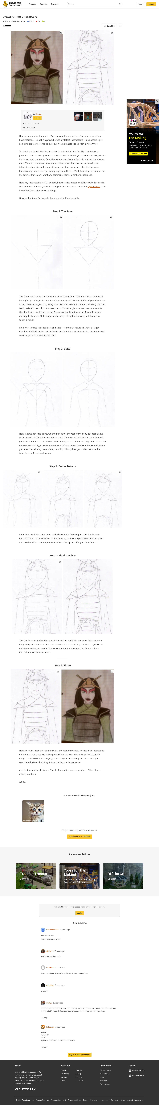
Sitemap (103, 1081)
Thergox (8, 21)
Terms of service (42, 1100)
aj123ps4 (49, 951)
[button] (120, 26)
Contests (43, 4)
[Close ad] (157, 101)
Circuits (64, 1070)
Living (78, 1074)
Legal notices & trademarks (132, 1100)
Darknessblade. (52, 930)
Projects (32, 4)
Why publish (105, 1070)
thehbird (49, 985)
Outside (79, 1077)
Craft (63, 1081)
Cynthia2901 (94, 186)
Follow (37, 118)
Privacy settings (74, 1100)
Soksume (50, 1027)
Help (102, 1077)
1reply (44, 1018)
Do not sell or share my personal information (101, 1100)
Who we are (105, 1084)
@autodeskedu (138, 1075)
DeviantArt (30, 128)
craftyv (49, 1003)
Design (17, 21)
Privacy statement (58, 1100)
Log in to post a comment (79, 1054)
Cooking (79, 1070)
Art (23, 21)
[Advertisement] (143, 131)
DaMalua (49, 967)
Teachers (54, 4)
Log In (140, 4)
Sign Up (151, 4)
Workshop (65, 1074)
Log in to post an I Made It (79, 836)
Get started (104, 1074)
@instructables (138, 1070)
